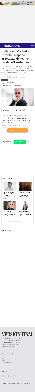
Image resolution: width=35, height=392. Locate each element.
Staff (2, 358)
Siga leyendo (17, 130)
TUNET (20, 389)
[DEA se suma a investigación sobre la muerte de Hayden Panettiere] (10, 205)
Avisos (3, 365)
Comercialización (6, 362)
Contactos (4, 360)
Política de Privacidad (17, 385)
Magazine (5, 80)
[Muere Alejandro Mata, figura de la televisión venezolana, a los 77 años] (10, 186)
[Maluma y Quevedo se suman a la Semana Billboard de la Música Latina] (25, 186)
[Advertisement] (17, 24)
